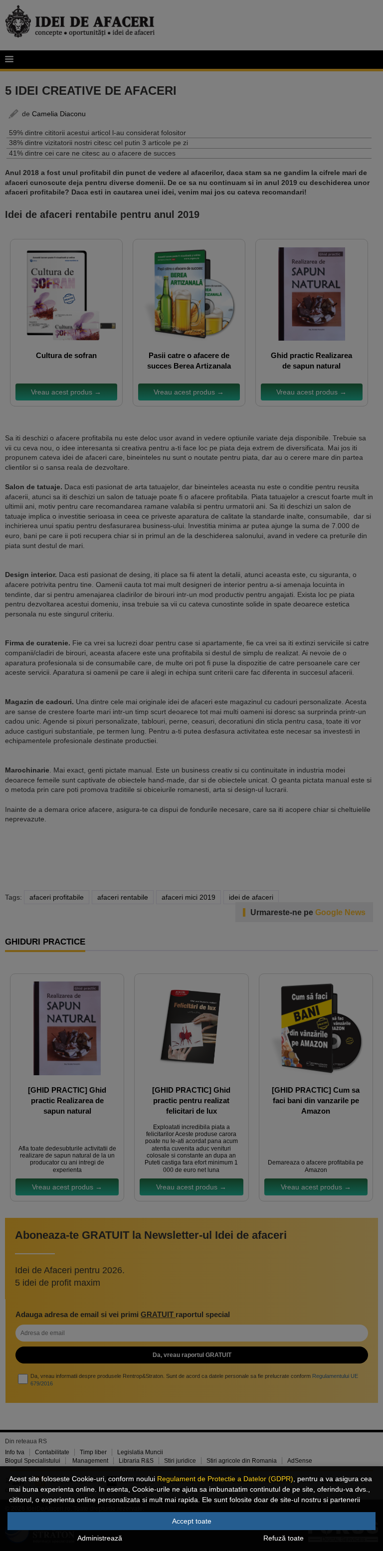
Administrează (99, 1538)
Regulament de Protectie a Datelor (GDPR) (225, 1479)
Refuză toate (283, 1538)
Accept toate (191, 1521)
